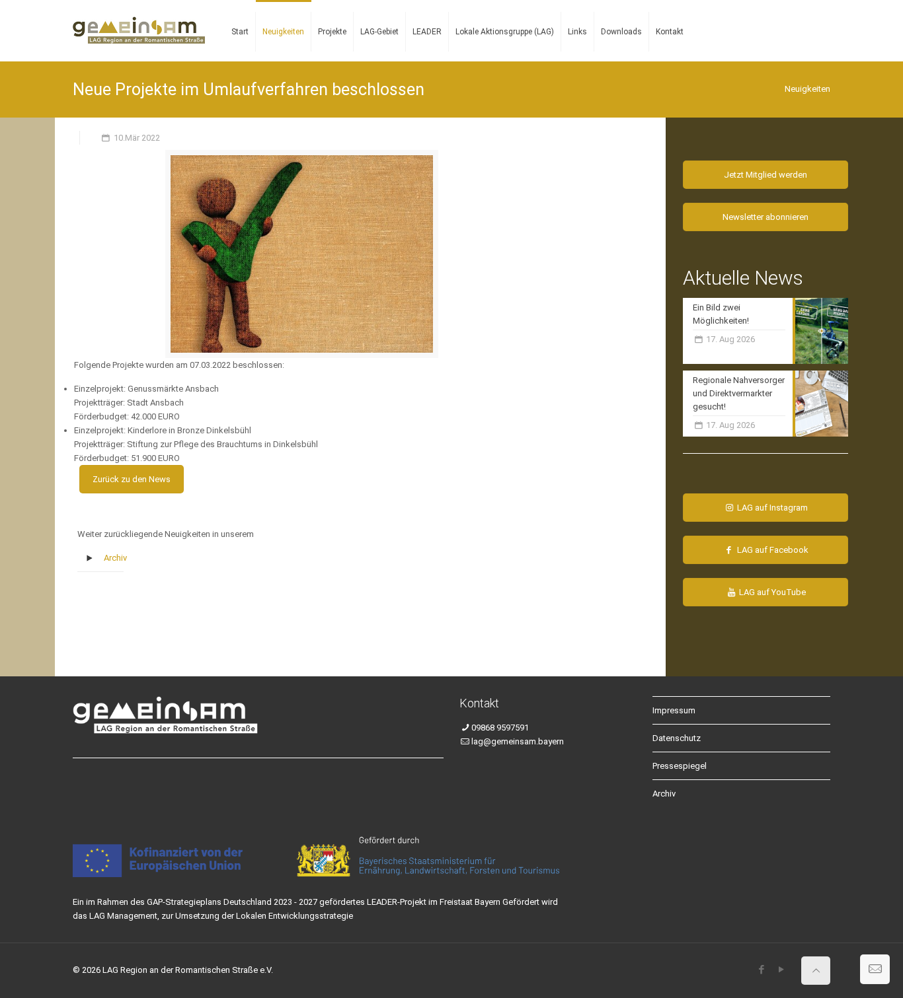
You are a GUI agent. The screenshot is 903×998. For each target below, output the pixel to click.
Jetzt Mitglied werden (765, 175)
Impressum (673, 710)
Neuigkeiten (807, 89)
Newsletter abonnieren (765, 217)
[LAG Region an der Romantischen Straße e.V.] (139, 20)
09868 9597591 (500, 727)
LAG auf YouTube (771, 592)
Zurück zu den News (132, 479)
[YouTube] (781, 970)
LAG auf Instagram (771, 508)
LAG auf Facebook (771, 550)
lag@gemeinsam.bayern (517, 741)
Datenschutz (676, 738)
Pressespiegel (679, 766)
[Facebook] (761, 970)
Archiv (115, 558)
